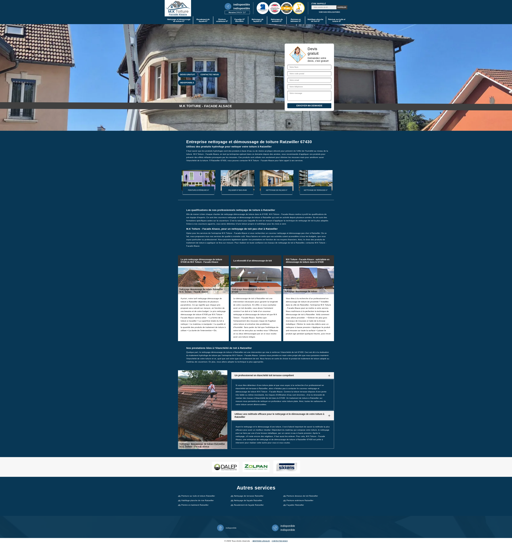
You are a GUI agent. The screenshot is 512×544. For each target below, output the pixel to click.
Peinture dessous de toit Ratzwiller (302, 496)
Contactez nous (210, 74)
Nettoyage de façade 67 (257, 20)
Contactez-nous (280, 541)
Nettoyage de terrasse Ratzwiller (249, 496)
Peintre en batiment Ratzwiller (195, 505)
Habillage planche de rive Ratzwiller (197, 500)
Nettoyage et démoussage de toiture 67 (178, 20)
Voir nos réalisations (329, 12)
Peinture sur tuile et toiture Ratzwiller (198, 496)
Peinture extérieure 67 (222, 20)
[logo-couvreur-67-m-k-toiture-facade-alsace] (178, 8)
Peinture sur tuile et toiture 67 (336, 20)
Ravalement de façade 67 (202, 20)
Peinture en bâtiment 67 (296, 20)
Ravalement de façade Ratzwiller (249, 505)
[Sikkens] (286, 466)
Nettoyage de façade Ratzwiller (248, 500)
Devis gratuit (187, 74)
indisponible (241, 4)
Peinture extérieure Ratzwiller (300, 500)
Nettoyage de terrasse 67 (277, 20)
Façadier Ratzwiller (295, 505)
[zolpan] (256, 467)
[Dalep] (225, 467)
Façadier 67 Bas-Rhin (239, 20)
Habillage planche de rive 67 (315, 20)
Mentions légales (261, 541)
